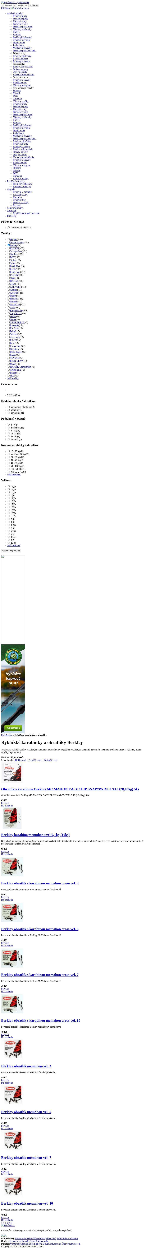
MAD (13, 364)
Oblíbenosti (20, 760)
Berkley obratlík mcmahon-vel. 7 (26, 1158)
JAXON (14, 275)
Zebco (13, 284)
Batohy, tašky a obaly (23, 66)
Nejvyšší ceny (50, 760)
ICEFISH (14, 248)
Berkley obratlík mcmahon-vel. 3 (26, 1066)
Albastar (14, 292)
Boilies (16, 32)
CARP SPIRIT (17, 322)
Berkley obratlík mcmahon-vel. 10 (27, 1203)
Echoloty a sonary (21, 61)
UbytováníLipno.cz (52, 1243)
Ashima (13, 290)
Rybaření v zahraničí (22, 192)
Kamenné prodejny (22, 186)
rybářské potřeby (15, 13)
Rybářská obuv (20, 82)
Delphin (14, 239)
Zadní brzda (18, 45)
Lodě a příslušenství (22, 37)
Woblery (17, 34)
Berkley (13, 245)
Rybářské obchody (15, 181)
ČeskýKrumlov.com (71, 1243)
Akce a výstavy (20, 194)
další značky (13, 378)
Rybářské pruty (20, 16)
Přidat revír (51, 1238)
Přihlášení (5, 8)
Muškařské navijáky (22, 48)
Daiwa (13, 316)
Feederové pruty (20, 18)
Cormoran (17, 98)
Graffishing (15, 369)
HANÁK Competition (20, 367)
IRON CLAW (16, 361)
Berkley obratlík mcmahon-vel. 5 (26, 1112)
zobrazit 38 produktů (11, 551)
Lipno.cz (38, 1243)
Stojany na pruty (20, 69)
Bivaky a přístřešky (22, 56)
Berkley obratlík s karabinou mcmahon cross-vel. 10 (40, 1020)
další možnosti (13, 474)
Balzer (13, 355)
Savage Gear (16, 251)
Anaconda (15, 337)
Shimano (17, 90)
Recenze (17, 205)
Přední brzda (19, 42)
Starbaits (14, 334)
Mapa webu (43, 1241)
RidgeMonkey (16, 310)
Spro (12, 263)
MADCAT (15, 304)
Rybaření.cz (6, 735)
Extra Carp (15, 272)
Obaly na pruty (20, 72)
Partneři (33, 1241)
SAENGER (15, 287)
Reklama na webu (23, 1238)
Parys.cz (5, 803)
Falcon (13, 372)
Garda (13, 319)
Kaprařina (17, 197)
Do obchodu (7, 805)
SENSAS (14, 358)
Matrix (13, 295)
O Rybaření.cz (14, 1241)
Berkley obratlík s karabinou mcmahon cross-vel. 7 (39, 975)
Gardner (14, 254)
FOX (15, 96)
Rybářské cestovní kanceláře (26, 213)
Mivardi (16, 93)
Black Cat (14, 266)
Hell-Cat (14, 281)
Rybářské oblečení (21, 80)
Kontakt (25, 1241)
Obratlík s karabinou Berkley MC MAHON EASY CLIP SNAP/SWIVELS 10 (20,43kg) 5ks (70, 789)
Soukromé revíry (15, 208)
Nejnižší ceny (35, 760)
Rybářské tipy (19, 200)
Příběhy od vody (20, 202)
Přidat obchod (38, 1238)
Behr (12, 343)
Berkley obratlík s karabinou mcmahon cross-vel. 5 (39, 929)
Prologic (14, 298)
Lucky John (15, 346)
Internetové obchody (22, 184)
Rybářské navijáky (21, 40)
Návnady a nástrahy (22, 29)
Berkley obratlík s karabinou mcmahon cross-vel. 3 (39, 883)
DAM (13, 331)
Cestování (11, 210)
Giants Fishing (17, 242)
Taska (12, 260)
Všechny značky (20, 101)
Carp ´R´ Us (16, 313)
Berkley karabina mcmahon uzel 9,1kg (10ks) (35, 835)
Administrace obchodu (67, 1238)
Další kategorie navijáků (24, 50)
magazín (11, 189)
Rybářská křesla (20, 58)
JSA (12, 375)
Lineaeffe (14, 325)
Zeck (12, 307)
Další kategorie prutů (22, 26)
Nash (12, 278)
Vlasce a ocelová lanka (23, 74)
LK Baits (14, 328)
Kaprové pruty (20, 21)
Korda (13, 269)
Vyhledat (34, 5)
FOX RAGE (16, 352)
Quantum (14, 349)
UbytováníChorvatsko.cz (21, 1243)
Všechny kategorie (21, 85)
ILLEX (13, 340)
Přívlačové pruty (20, 24)
